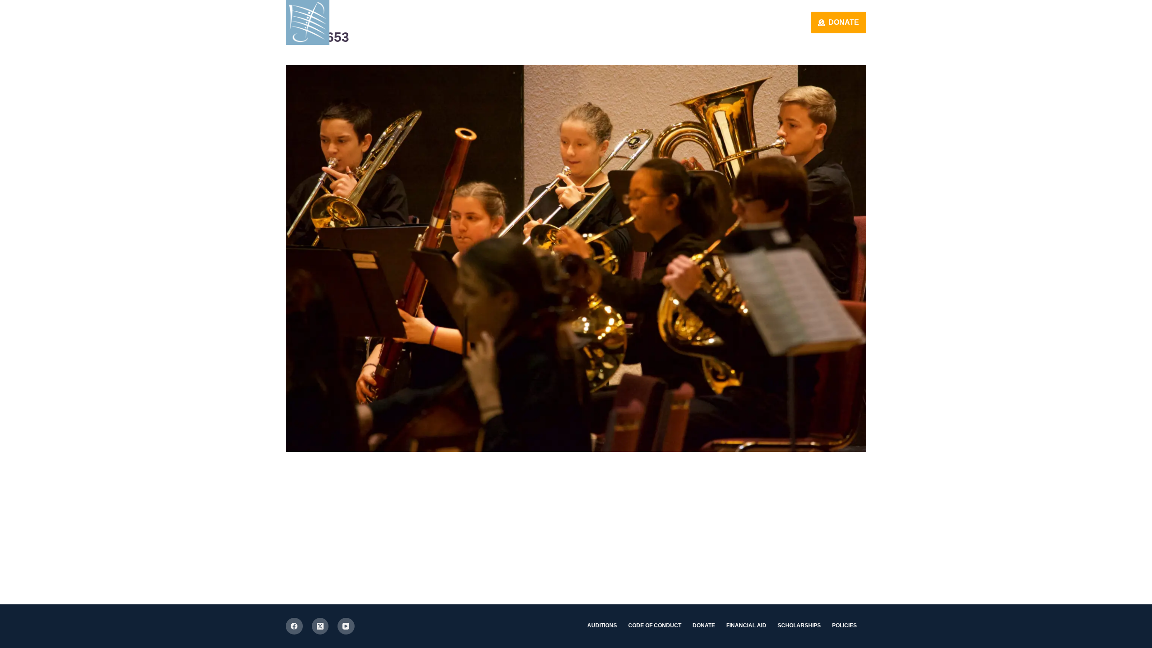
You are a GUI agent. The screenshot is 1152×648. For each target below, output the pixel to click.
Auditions (602, 625)
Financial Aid (746, 625)
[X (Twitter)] (320, 626)
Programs (767, 22)
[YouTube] (346, 626)
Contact (691, 22)
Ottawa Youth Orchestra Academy (442, 22)
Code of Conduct (654, 625)
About (625, 22)
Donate (843, 22)
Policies (844, 625)
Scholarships (799, 625)
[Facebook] (294, 626)
